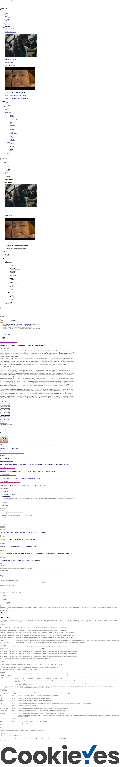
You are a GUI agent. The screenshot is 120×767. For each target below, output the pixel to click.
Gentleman (12, 122)
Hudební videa (8, 112)
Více (3, 108)
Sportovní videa (8, 154)
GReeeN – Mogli (10, 65)
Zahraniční (7, 14)
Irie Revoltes (12, 125)
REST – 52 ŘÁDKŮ (10, 32)
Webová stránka (3, 513)
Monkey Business (13, 133)
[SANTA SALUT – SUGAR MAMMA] (20, 89)
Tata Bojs (12, 139)
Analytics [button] (2, 670)
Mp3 (6, 111)
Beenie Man (12, 118)
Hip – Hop (12, 146)
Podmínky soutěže (6, 602)
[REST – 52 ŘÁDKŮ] (9, 28)
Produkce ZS (7, 153)
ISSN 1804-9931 (3, 565)
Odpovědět (4, 502)
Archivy (1, 575)
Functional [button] (2, 643)
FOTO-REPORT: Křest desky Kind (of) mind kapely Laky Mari (14, 325)
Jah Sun (11, 127)
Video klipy (4, 27)
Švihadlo (11, 137)
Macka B (12, 130)
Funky (11, 144)
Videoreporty (7, 24)
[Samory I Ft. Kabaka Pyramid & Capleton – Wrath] (15, 95)
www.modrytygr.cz (3, 423)
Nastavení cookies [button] (3, 610)
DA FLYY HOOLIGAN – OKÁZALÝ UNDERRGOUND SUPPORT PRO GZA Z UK (24, 485)
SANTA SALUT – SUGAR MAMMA (15, 92)
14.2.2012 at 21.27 (6, 496)
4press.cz (5, 426)
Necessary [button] (2, 623)
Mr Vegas (12, 134)
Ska (10, 151)
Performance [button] (2, 661)
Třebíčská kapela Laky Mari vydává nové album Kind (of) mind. (15, 327)
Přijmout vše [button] (9, 610)
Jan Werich (60, 572)
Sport (6, 21)
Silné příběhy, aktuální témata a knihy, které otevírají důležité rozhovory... (17, 330)
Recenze (6, 103)
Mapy (6, 109)
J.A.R (11, 126)
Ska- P (11, 136)
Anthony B (12, 115)
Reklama (4, 600)
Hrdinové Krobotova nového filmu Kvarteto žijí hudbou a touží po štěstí (20, 478)
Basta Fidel (12, 116)
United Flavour (13, 140)
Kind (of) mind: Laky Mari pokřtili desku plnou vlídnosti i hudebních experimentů (23, 532)
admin (1, 444)
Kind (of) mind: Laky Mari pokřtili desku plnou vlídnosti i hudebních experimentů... (19, 324)
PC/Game (7, 20)
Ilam (11, 123)
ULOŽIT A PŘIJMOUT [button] (4, 740)
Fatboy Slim (12, 120)
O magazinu (4, 595)
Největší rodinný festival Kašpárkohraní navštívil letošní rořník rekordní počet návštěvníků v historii (28, 471)
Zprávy (3, 11)
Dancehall (12, 143)
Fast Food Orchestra (14, 119)
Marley (11, 132)
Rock (11, 150)
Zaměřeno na (7, 105)
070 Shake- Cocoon (10, 59)
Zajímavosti (12, 342)
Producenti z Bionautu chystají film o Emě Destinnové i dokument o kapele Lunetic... (19, 328)
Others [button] (1, 727)
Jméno (1, 508)
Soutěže (4, 106)
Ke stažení (4, 598)
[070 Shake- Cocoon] (21, 56)
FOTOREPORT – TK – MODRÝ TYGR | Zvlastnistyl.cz (12, 494)
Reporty (4, 23)
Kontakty (4, 599)
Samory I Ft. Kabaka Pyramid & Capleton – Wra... (19, 98)
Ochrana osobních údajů (7, 603)
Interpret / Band (11, 113)
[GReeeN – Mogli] (9, 62)
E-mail (1, 510)
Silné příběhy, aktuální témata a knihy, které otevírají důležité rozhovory (20, 560)
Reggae (11, 149)
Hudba (9, 17)
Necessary (4, 624)
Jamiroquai (12, 129)
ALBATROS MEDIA (6, 334)
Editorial (6, 102)
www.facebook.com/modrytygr (6, 424)
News (9, 342)
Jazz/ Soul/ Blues (13, 147)
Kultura (6, 16)
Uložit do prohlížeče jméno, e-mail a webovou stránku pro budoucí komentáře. (17, 515)
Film (8, 19)
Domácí (6, 13)
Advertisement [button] (3, 689)
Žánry (9, 142)
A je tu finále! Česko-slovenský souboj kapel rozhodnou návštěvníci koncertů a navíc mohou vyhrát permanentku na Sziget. (34, 464)
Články (3, 101)
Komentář (2, 524)
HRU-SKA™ (18, 592)
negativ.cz (10, 426)
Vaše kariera (4, 596)
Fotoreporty (7, 26)
